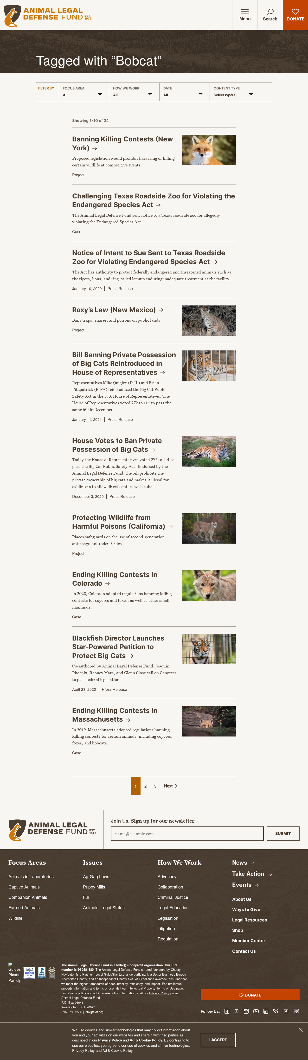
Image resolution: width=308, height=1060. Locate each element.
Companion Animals (27, 897)
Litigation (166, 928)
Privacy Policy (110, 1040)
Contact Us (244, 951)
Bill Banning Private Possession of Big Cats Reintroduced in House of (124, 363)
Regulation (168, 938)
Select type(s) (225, 94)
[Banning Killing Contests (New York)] (209, 150)
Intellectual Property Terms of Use (151, 988)
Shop (237, 930)
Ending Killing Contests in (114, 714)
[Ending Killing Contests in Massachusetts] (209, 721)
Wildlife (15, 918)
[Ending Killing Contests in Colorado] (209, 585)
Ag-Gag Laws (96, 876)
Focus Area (73, 88)
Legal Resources (249, 919)
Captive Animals (24, 886)
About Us (241, 899)
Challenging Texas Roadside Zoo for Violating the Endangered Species (153, 200)
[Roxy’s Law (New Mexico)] (209, 320)
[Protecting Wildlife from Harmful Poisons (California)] (209, 528)
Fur (86, 897)
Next (168, 786)
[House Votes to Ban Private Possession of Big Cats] (209, 451)
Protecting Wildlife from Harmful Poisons (119, 522)
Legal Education (173, 907)
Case (76, 231)
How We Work (126, 88)
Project (78, 175)
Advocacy (167, 876)
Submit (283, 833)
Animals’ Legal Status (104, 907)
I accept (222, 1039)
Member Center (248, 940)
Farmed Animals (24, 907)
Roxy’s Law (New (115, 310)
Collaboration (170, 886)
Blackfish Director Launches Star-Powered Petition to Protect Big (118, 647)
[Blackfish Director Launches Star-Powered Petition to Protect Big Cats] (209, 649)
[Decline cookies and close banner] (301, 1030)
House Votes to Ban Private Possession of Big (117, 445)
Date (167, 88)
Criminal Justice (173, 897)
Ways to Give (246, 909)
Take (249, 873)
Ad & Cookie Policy (146, 1040)
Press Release (120, 288)
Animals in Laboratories (31, 876)
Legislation (168, 918)
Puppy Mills (94, 886)
